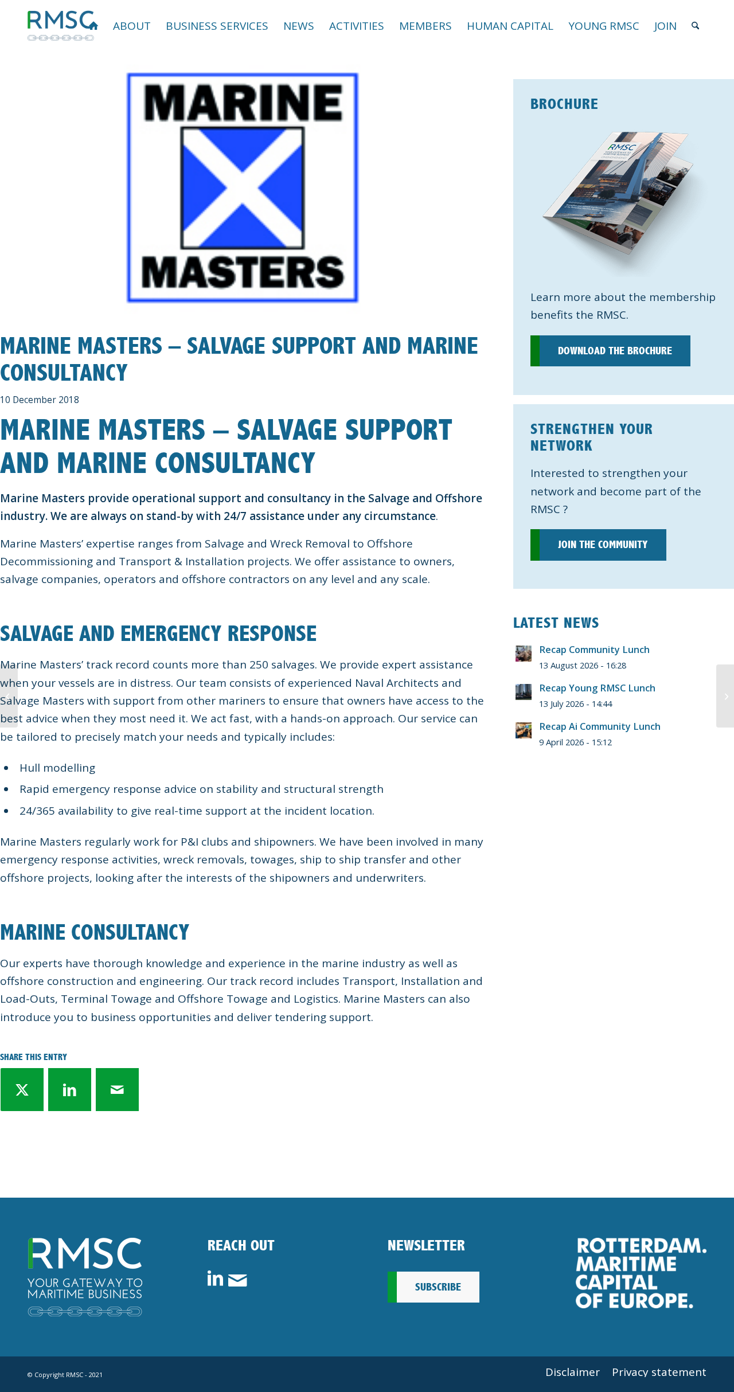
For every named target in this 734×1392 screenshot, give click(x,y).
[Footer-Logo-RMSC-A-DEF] (85, 1277)
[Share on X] (22, 1089)
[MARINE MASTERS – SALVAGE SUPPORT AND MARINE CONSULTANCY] (242, 188)
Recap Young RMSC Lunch (597, 688)
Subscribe (438, 1287)
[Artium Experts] (725, 696)
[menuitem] (93, 26)
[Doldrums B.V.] (9, 696)
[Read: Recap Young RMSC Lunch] (523, 692)
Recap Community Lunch (594, 649)
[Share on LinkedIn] (69, 1089)
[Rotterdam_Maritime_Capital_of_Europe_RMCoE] (641, 1273)
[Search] (695, 26)
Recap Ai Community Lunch (600, 726)
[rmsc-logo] (61, 26)
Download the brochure (615, 351)
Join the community (603, 544)
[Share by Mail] (117, 1089)
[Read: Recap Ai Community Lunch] (523, 730)
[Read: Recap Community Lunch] (523, 653)
